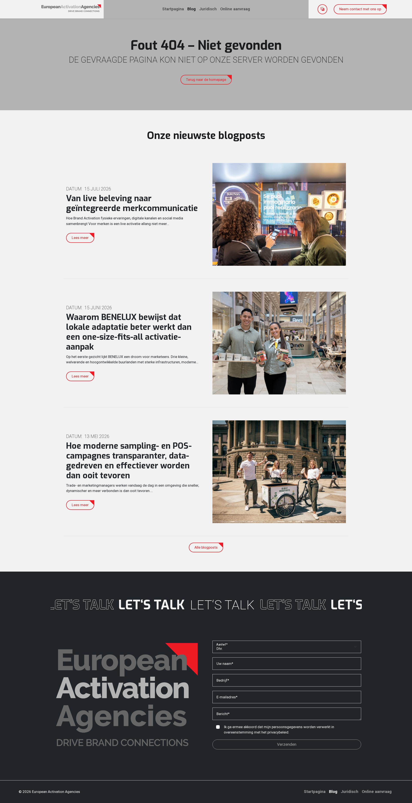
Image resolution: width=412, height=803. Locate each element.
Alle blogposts (206, 547)
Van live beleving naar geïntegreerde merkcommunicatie (132, 203)
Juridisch (208, 8)
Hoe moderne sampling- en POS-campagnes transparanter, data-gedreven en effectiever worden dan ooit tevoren (129, 461)
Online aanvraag (235, 8)
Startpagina (173, 8)
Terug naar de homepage (206, 79)
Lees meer (80, 237)
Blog (191, 8)
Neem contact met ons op (360, 9)
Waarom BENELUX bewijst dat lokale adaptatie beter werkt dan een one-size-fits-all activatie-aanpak (129, 332)
